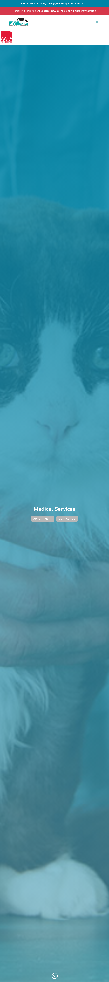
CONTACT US (67, 518)
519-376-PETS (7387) (33, 3)
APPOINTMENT (42, 518)
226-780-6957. (64, 10)
